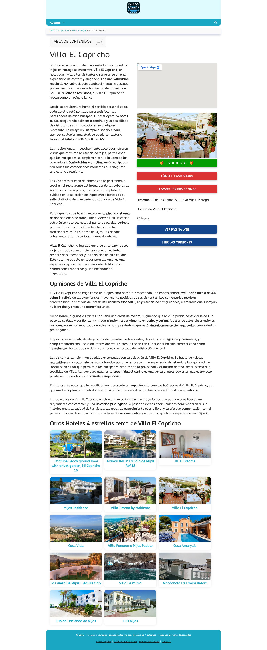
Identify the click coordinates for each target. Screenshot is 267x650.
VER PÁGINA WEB (177, 229)
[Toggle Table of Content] (97, 42)
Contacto (166, 641)
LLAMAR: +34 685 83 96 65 (176, 189)
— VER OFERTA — (177, 163)
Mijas (83, 31)
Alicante (55, 22)
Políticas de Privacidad (125, 641)
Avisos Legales (103, 641)
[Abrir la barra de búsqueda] (215, 22)
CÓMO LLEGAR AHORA (177, 176)
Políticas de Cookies (149, 641)
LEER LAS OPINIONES (177, 242)
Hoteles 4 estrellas (59, 31)
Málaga (75, 31)
